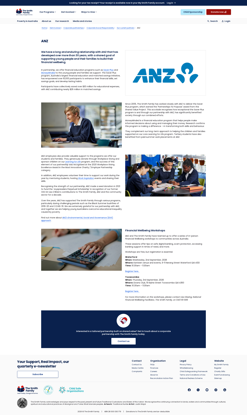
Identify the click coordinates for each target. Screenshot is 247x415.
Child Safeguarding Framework (193, 371)
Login (227, 21)
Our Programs (46, 12)
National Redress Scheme (191, 378)
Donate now (217, 12)
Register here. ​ (132, 291)
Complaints (137, 371)
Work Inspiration (86, 178)
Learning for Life (73, 161)
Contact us (124, 341)
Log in (170, 2)
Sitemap (218, 378)
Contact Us (137, 364)
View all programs (175, 9)
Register (217, 368)
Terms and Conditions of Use (192, 375)
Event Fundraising (222, 375)
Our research (62, 21)
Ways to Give (88, 12)
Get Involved (67, 12)
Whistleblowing (186, 368)
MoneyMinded (48, 72)
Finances (154, 368)
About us (46, 21)
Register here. (132, 271)
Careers (153, 371)
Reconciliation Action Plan (161, 378)
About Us (154, 375)
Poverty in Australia (27, 21)
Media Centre (137, 368)
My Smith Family (221, 364)
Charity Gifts (219, 371)
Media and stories (82, 21)
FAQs (152, 364)
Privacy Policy (186, 364)
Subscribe (37, 374)
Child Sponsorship (193, 12)
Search (214, 21)
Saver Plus (108, 70)
